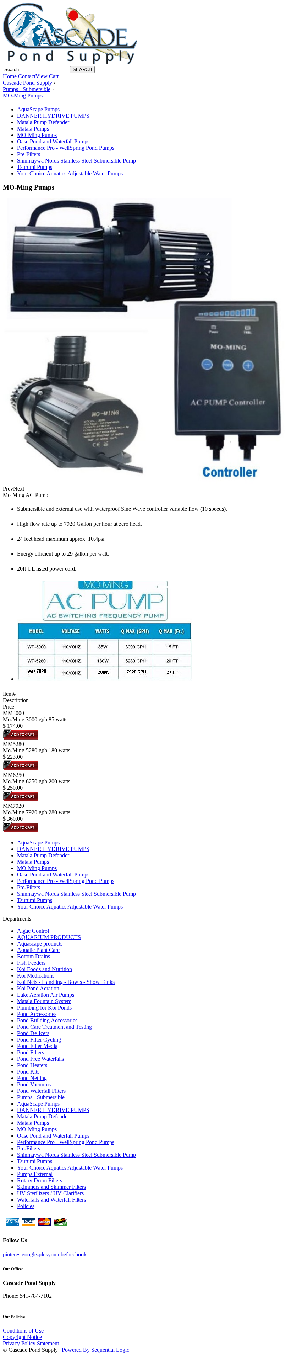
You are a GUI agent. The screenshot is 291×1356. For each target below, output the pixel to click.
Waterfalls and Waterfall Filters (51, 1200)
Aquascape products (39, 944)
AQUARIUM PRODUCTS (49, 937)
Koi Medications (35, 976)
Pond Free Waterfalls (40, 1059)
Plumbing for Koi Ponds (44, 1008)
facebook (76, 1254)
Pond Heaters (32, 1065)
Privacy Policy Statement (31, 1343)
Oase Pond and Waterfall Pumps (53, 141)
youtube (57, 1254)
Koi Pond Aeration (38, 988)
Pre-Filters (28, 154)
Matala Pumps (33, 129)
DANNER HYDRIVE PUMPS (53, 116)
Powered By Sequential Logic (95, 1350)
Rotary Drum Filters (39, 1180)
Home (10, 76)
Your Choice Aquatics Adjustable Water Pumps (70, 173)
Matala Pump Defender (43, 122)
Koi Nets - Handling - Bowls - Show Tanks (66, 982)
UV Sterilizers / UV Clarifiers (50, 1193)
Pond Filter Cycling (39, 1040)
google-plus (35, 1254)
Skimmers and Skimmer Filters (51, 1187)
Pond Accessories (36, 1014)
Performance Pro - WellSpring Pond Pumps (65, 148)
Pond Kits (28, 1072)
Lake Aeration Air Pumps (45, 995)
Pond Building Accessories (47, 1020)
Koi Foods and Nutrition (44, 969)
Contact (26, 76)
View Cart (47, 76)
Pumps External (35, 1174)
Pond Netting (32, 1078)
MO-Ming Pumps (37, 135)
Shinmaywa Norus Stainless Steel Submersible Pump (76, 161)
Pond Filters (30, 1052)
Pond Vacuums (34, 1084)
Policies (25, 1206)
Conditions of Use (23, 1331)
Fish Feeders (31, 963)
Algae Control (33, 931)
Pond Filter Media (37, 1046)
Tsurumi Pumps (34, 167)
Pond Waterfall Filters (41, 1091)
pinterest (12, 1254)
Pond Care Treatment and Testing (54, 1027)
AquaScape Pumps (38, 109)
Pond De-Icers (33, 1033)
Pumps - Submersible (41, 1097)
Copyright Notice (22, 1337)
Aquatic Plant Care (38, 950)
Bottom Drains (33, 956)
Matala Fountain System (44, 1001)
